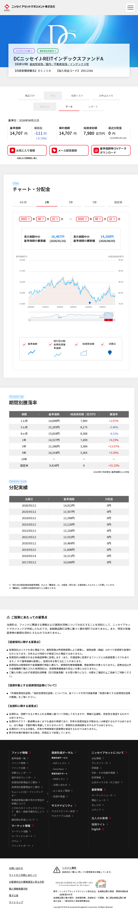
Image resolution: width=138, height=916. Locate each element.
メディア (96, 809)
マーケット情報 (20, 826)
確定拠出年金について (23, 819)
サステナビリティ (62, 805)
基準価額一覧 (18, 758)
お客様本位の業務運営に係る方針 (26, 881)
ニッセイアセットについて (108, 753)
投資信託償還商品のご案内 (25, 787)
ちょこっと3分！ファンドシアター (27, 793)
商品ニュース (99, 800)
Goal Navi (58, 769)
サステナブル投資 (60, 816)
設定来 (118, 202)
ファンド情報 (19, 753)
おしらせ (96, 805)
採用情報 (96, 777)
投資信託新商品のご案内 (24, 782)
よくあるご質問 (61, 790)
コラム (15, 841)
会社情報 (96, 758)
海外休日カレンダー (22, 777)
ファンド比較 (18, 767)
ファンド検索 (18, 763)
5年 (95, 202)
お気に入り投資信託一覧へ (27, 158)
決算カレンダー (19, 772)
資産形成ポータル (62, 753)
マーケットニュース (102, 795)
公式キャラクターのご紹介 (106, 782)
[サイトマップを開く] (130, 7)
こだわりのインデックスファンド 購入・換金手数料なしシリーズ (27, 811)
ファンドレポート (20, 845)
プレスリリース (100, 763)
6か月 (23, 202)
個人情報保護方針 (18, 888)
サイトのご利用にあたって (23, 875)
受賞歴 (95, 767)
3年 (71, 202)
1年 (47, 202)
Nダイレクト (60, 763)
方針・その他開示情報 (103, 772)
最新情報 (97, 789)
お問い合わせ (60, 784)
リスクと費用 (69, 867)
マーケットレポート (22, 836)
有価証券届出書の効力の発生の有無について (27, 801)
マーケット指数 (19, 831)
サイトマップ (16, 902)
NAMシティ (59, 779)
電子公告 (13, 895)
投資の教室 (59, 796)
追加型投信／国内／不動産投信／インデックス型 (59, 64)
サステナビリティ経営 (63, 811)
